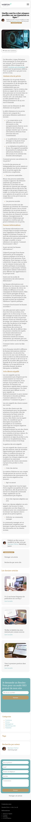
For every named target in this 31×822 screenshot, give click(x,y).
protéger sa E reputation (16, 67)
